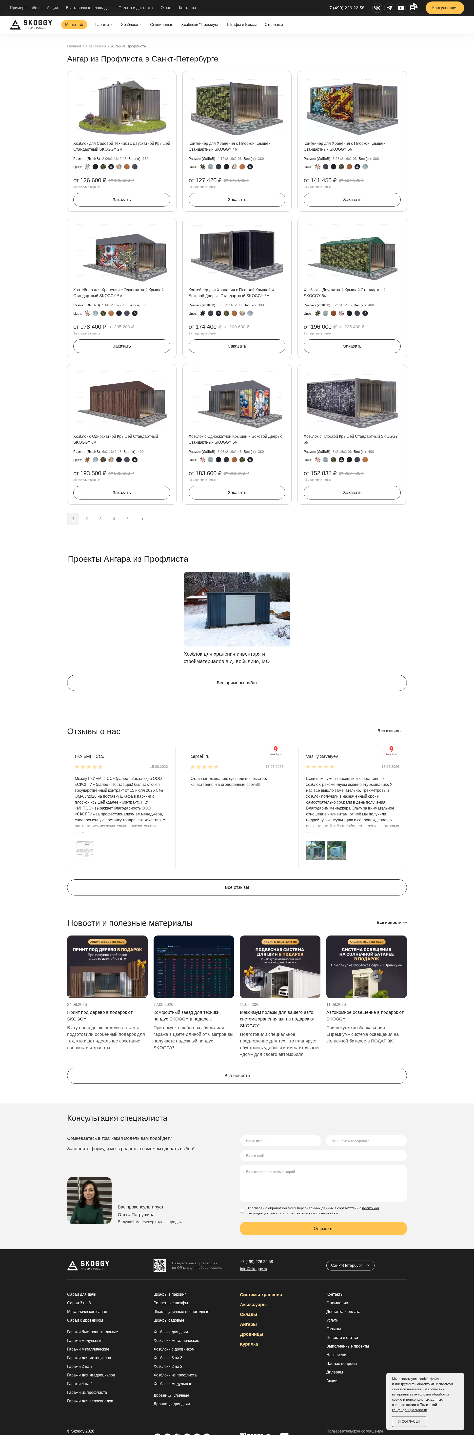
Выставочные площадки (88, 8)
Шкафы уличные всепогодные (181, 1312)
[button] (84, 850)
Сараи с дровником (85, 1320)
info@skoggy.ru (253, 1269)
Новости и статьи (342, 1337)
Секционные (161, 24)
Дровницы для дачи (172, 1404)
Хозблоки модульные (173, 1384)
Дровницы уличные (171, 1395)
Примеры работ (24, 8)
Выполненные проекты (347, 1346)
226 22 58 (256, 1262)
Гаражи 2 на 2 (80, 1366)
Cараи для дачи (81, 1294)
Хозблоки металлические (176, 1340)
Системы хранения (261, 1294)
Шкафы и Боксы (242, 24)
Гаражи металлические (88, 1349)
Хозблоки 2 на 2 (168, 1366)
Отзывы (333, 1329)
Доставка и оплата (343, 1312)
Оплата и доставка (135, 8)
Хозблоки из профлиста (175, 1375)
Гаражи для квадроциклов (91, 1375)
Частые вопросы (341, 1363)
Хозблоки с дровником (174, 1349)
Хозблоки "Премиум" (200, 24)
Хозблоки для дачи (171, 1332)
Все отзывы (390, 731)
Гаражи (102, 24)
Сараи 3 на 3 (79, 1303)
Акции (52, 8)
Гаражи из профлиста (87, 1392)
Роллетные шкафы (171, 1303)
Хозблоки (129, 24)
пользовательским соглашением (311, 1213)
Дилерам (334, 1372)
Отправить (323, 1229)
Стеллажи (274, 24)
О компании (337, 1303)
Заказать (122, 199)
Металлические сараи (87, 1312)
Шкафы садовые (169, 1320)
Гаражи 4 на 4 (80, 1384)
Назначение (337, 1355)
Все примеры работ (237, 682)
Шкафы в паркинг (170, 1294)
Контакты (187, 8)
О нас (166, 8)
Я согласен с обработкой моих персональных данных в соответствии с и (312, 1210)
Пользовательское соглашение (354, 1431)
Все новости (390, 922)
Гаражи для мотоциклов (89, 1358)
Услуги (332, 1320)
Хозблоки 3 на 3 (168, 1358)
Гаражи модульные (84, 1340)
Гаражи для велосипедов (90, 1401)
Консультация (444, 8)
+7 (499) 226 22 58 (345, 7)
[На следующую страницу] (141, 519)
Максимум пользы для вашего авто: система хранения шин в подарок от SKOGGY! (277, 1019)
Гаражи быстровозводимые (92, 1332)
